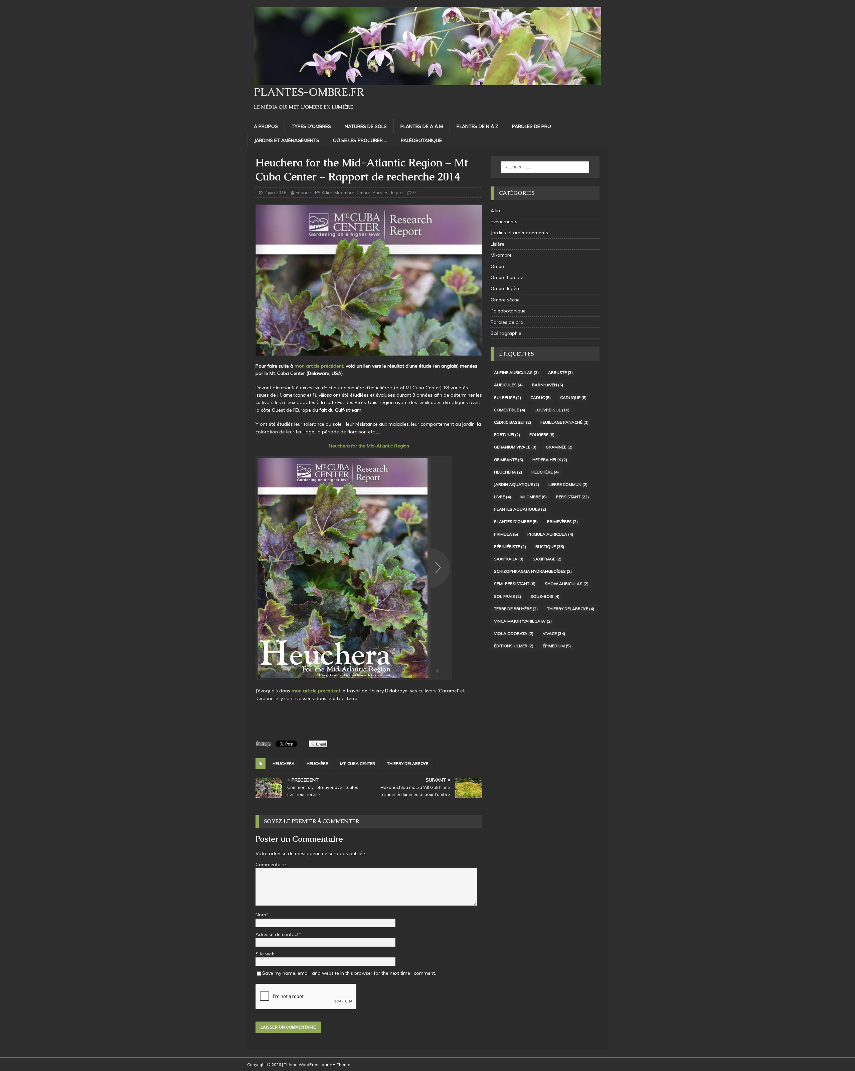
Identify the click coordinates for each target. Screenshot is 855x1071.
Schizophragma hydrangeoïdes (533, 571)
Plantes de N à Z (477, 126)
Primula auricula (550, 534)
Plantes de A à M (421, 126)
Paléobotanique (421, 140)
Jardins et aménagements (286, 140)
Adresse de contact (277, 934)
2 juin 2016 (275, 192)
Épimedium (557, 645)
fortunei (507, 434)
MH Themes (341, 1064)
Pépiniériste (510, 546)
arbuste (560, 372)
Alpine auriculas (516, 372)
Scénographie (506, 333)
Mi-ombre (344, 192)
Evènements (504, 222)
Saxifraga (508, 558)
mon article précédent (319, 366)
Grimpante (508, 459)
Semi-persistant (514, 583)
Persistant (572, 496)
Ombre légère (506, 288)
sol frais (507, 596)
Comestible (509, 409)
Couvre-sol (551, 409)
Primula (506, 534)
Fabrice (303, 192)
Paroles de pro (531, 126)
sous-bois (544, 596)
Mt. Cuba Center (357, 763)
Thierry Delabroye (407, 763)
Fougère (541, 434)
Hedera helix (549, 459)
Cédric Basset (512, 422)
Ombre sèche (505, 300)
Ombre (363, 192)
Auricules (508, 384)
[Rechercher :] (545, 167)
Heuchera (284, 763)
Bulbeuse (507, 397)
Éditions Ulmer (513, 645)
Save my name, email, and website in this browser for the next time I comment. (349, 973)
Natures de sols (366, 126)
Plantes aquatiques (520, 509)
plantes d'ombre (516, 521)
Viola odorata (513, 633)
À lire (327, 192)
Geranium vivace (515, 446)
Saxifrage (547, 558)
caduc (540, 397)
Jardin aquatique (516, 484)
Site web (265, 954)
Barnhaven (547, 384)
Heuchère (317, 763)
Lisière (497, 244)
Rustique (549, 546)
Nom (260, 915)
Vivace (554, 633)
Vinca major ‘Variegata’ (523, 621)
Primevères (562, 521)
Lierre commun (567, 484)
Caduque (573, 397)
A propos (266, 126)
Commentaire (270, 864)
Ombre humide (507, 277)
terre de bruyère (516, 608)
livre (502, 496)
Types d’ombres (311, 126)
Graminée (559, 446)
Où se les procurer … (360, 140)
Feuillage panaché (564, 422)
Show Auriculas (566, 583)
